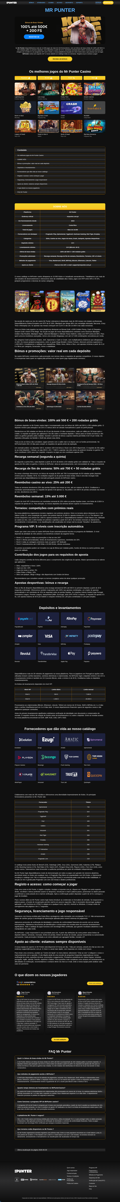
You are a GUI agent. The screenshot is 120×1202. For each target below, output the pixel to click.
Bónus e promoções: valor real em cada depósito (33, 163)
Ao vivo (47, 78)
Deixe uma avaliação (95, 983)
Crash (70, 78)
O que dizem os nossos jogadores (28, 188)
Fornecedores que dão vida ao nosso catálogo (32, 172)
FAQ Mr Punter (22, 192)
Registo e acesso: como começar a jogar (30, 176)
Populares (24, 78)
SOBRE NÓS (21, 159)
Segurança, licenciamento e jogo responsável (32, 180)
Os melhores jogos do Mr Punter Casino (30, 155)
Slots (93, 78)
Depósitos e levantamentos (26, 167)
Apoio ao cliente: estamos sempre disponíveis (32, 184)
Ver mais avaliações (60, 1039)
